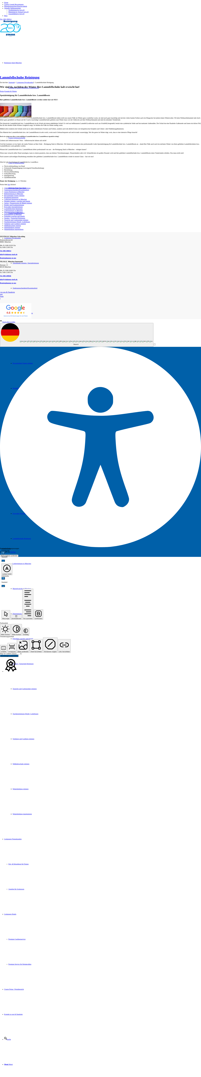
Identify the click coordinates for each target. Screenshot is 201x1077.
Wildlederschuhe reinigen (12, 226)
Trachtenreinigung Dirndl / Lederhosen (17, 222)
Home (6, 2)
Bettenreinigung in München (13, 194)
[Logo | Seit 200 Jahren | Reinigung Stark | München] (10, 36)
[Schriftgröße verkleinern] (3, 561)
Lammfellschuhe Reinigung (19, 77)
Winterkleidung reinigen (12, 227)
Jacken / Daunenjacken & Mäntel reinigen (18, 203)
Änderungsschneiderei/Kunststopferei (16, 190)
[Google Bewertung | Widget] (15, 318)
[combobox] (76, 335)
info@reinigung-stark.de (8, 254)
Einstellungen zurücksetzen (9, 656)
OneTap (13, 552)
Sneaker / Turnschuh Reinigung (14, 218)
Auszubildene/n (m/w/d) (16, 14)
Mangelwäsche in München (13, 212)
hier (9, 184)
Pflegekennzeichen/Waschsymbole (15, 6)
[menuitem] (102, 3)
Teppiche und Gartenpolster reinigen (16, 220)
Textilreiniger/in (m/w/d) (16, 10)
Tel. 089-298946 (5, 276)
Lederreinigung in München (13, 210)
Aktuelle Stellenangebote (12, 8)
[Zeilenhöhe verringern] (3, 586)
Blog (5, 16)
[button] (154, 344)
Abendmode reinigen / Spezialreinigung (17, 188)
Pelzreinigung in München (13, 214)
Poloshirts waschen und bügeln (14, 216)
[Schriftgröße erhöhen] (3, 553)
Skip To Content (5, 654)
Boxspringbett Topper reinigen (14, 195)
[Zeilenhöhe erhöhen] (3, 578)
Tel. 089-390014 (5, 251)
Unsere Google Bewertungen (14, 4)
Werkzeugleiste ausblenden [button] (9, 556)
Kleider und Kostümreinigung (14, 205)
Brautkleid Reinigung (11, 197)
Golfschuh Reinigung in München (15, 199)
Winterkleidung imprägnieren (13, 229)
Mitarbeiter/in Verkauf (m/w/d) (18, 12)
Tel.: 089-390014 (5, 19)
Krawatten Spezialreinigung (13, 207)
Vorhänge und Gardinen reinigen (15, 224)
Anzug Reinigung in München (14, 192)
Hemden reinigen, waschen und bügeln (17, 201)
